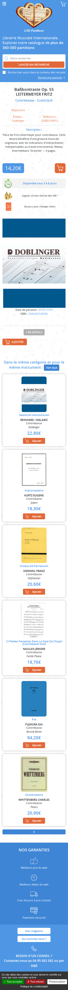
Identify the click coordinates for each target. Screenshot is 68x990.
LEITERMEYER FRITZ (34, 94)
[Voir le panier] (63, 4)
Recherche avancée (50, 77)
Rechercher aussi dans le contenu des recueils (37, 72)
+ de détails (34, 332)
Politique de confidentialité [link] (34, 986)
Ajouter (60, 168)
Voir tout (51, 367)
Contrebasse (25, 100)
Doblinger (18, 120)
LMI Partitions (34, 30)
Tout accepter (14, 981)
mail (34, 965)
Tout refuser (37, 981)
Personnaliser (57, 981)
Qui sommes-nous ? (34, 939)
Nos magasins (34, 931)
